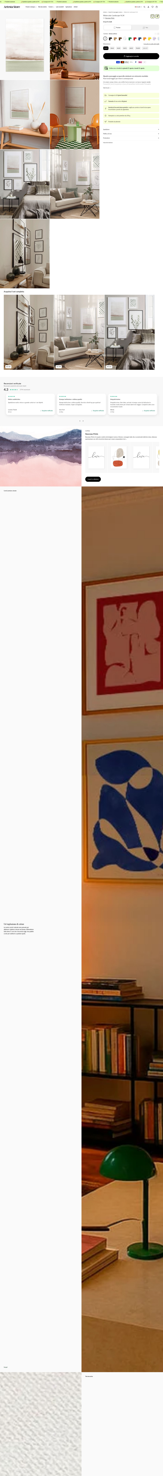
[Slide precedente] (155, 34)
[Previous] (80, 421)
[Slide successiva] (158, 34)
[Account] (148, 7)
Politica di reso (107, 133)
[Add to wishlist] (153, 16)
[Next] (83, 421)
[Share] (157, 16)
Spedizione (106, 129)
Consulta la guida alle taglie (151, 44)
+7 (145, 62)
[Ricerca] (144, 7)
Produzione (106, 138)
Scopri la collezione (93, 479)
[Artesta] (14, 7)
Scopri (5, 1367)
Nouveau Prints (109, 18)
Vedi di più (106, 88)
